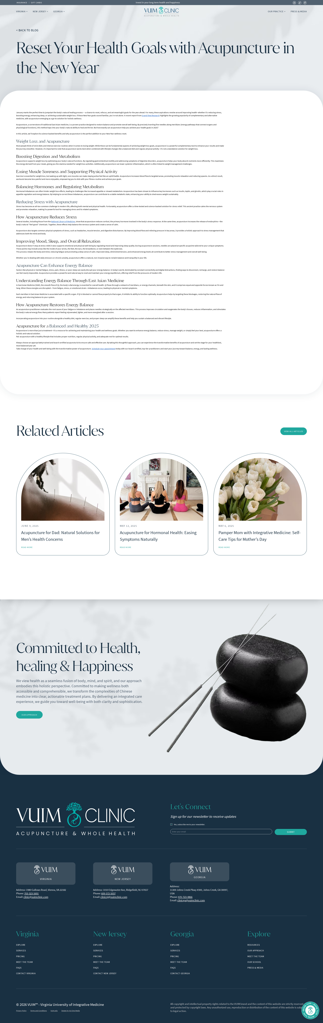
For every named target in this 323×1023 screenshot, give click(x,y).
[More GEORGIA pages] (64, 11)
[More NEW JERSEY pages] (47, 11)
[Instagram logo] (294, 2)
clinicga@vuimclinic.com (191, 900)
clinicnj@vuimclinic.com (113, 897)
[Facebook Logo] (305, 2)
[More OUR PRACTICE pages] (284, 11)
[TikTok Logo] (300, 2)
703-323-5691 (31, 893)
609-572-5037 (108, 893)
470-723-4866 (185, 897)
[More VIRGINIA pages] (27, 11)
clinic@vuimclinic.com (35, 897)
